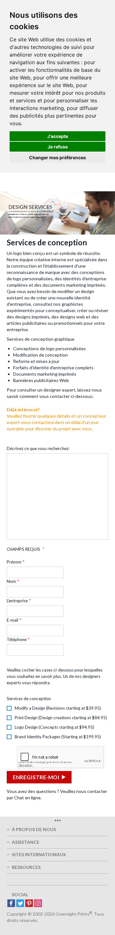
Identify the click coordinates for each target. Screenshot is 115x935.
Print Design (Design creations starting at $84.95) (61, 717)
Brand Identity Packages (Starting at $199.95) (58, 736)
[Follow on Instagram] (38, 903)
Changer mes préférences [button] (57, 157)
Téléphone (17, 639)
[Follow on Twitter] (20, 903)
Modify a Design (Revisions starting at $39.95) (58, 708)
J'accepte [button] (57, 136)
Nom (11, 581)
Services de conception (29, 698)
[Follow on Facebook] (11, 903)
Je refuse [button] (58, 146)
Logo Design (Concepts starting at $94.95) (54, 727)
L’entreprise (17, 600)
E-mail (12, 620)
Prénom (14, 561)
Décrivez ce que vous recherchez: (38, 448)
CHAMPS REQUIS (23, 549)
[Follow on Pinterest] (29, 903)
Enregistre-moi (36, 777)
